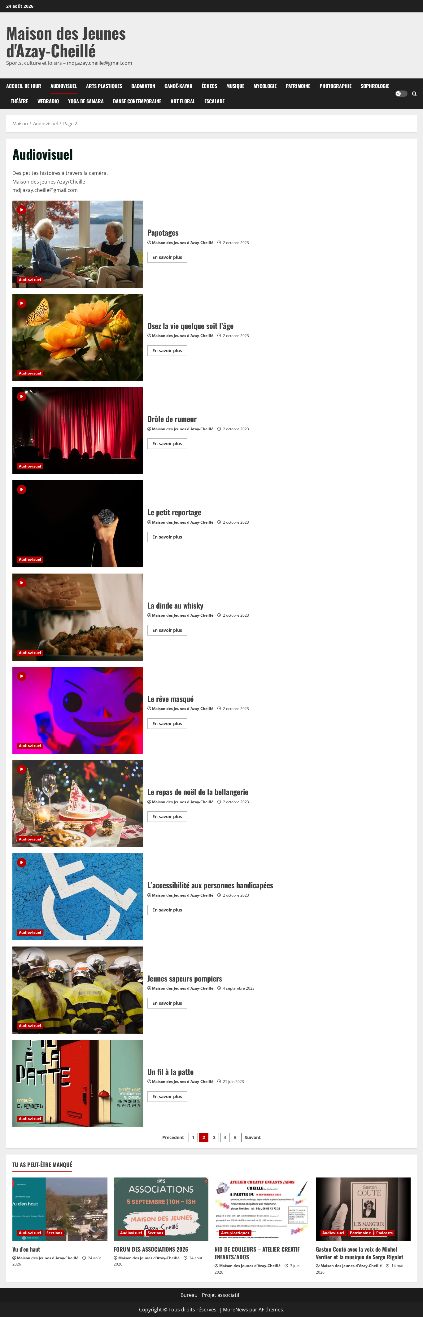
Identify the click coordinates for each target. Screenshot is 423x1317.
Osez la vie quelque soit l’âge (77, 337)
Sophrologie (375, 86)
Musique (235, 86)
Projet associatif (220, 1295)
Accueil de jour (23, 86)
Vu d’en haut (26, 1249)
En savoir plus (169, 258)
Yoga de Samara (86, 101)
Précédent (173, 1137)
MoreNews (235, 1309)
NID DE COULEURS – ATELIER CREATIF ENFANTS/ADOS (257, 1253)
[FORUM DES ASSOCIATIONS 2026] (161, 1209)
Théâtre (19, 101)
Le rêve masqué (77, 710)
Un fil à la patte (77, 1083)
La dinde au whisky (77, 617)
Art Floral (183, 101)
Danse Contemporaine (137, 101)
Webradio (48, 101)
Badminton (143, 86)
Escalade (214, 101)
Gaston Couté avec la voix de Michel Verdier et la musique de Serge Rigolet (359, 1253)
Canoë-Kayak (178, 86)
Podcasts (384, 1232)
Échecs (209, 86)
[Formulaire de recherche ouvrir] (414, 94)
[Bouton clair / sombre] (401, 94)
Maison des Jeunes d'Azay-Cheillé (66, 41)
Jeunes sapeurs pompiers (77, 990)
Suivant (253, 1137)
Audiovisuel (63, 86)
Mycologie (265, 86)
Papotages (77, 244)
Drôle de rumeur (77, 430)
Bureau (189, 1295)
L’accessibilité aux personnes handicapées (77, 896)
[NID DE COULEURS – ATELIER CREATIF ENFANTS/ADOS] (262, 1209)
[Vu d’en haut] (59, 1209)
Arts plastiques (104, 86)
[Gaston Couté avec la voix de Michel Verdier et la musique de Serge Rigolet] (363, 1209)
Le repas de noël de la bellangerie (77, 803)
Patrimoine (298, 86)
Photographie (335, 86)
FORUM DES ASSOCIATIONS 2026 (151, 1249)
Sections (54, 1232)
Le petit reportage (77, 523)
